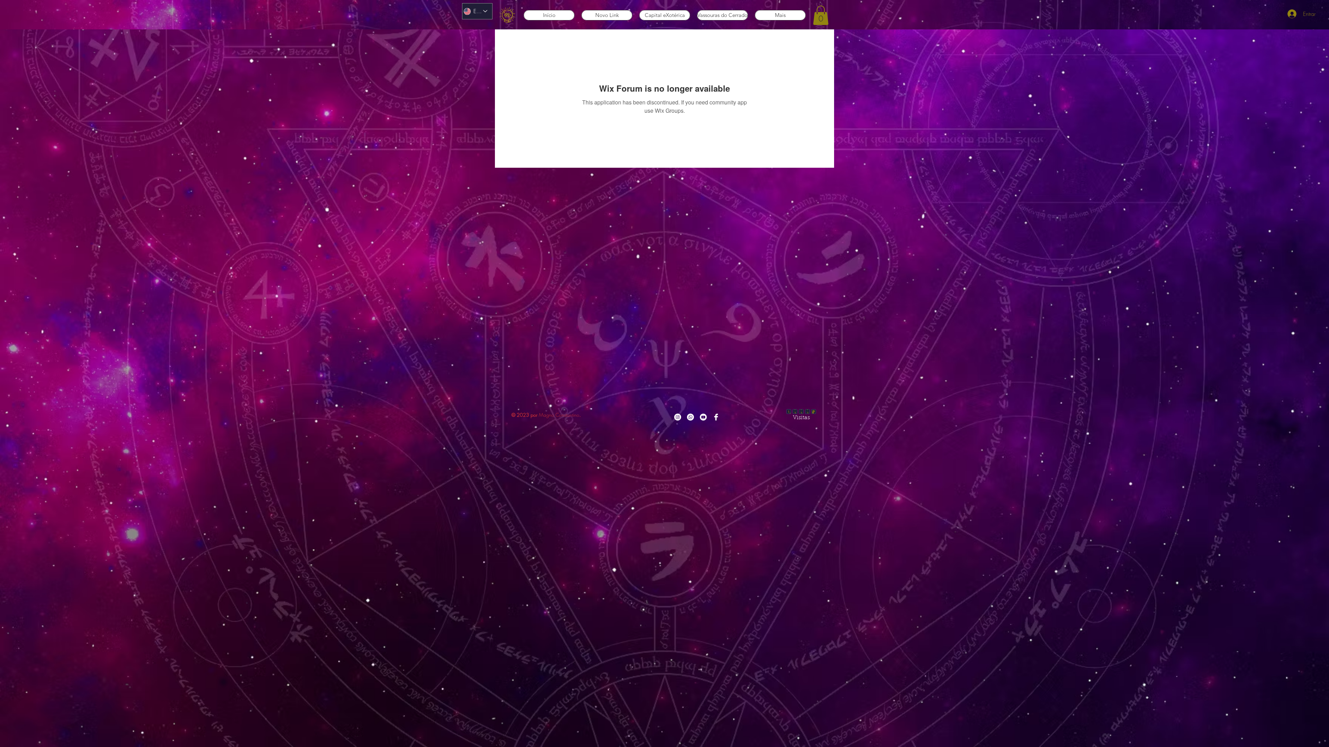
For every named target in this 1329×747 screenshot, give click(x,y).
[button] (821, 15)
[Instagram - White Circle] (677, 417)
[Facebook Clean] (716, 417)
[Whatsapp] (690, 417)
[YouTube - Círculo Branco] (703, 417)
